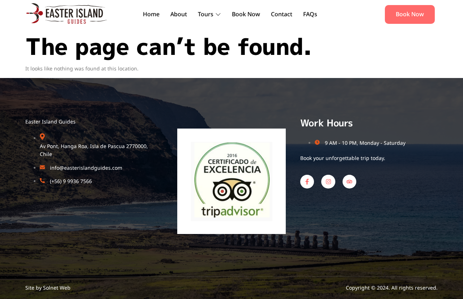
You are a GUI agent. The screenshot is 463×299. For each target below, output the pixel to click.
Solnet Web (57, 287)
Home (151, 14)
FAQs (310, 14)
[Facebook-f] (307, 181)
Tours (205, 14)
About (178, 14)
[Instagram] (328, 181)
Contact (281, 14)
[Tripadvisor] (349, 181)
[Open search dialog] (368, 14)
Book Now (246, 14)
